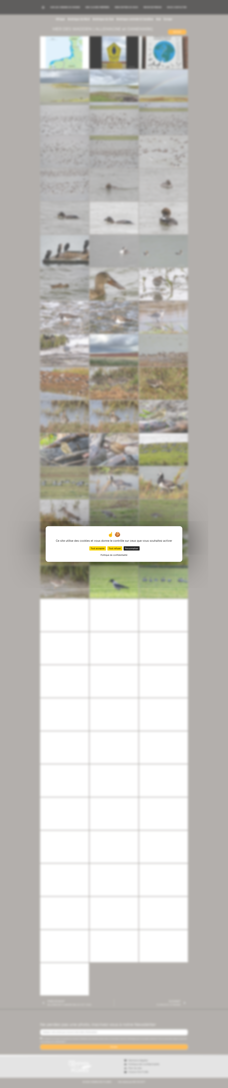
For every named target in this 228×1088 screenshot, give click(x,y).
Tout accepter (98, 548)
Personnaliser (131, 548)
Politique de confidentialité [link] (114, 555)
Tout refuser (115, 548)
